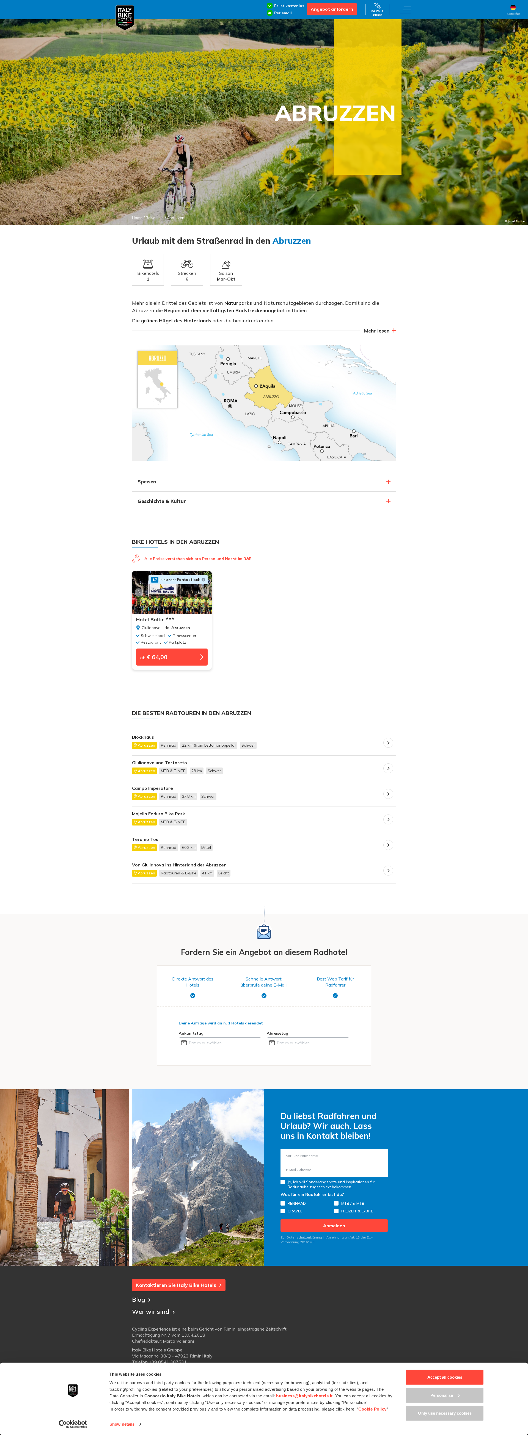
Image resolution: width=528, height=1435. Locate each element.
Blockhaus (143, 737)
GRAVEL (295, 1211)
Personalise (441, 1395)
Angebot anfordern (332, 9)
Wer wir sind (150, 1311)
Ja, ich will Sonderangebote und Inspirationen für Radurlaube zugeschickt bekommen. (331, 1184)
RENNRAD (297, 1203)
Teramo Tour (146, 839)
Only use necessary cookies (445, 1413)
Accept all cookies (444, 1377)
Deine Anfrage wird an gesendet (221, 1023)
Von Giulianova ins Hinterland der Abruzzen (179, 865)
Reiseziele (155, 217)
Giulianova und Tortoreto (159, 762)
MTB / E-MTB (352, 1203)
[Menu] (405, 9)
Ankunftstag (191, 1033)
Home (137, 217)
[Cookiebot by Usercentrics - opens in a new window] (73, 1424)
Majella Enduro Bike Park (158, 813)
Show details (121, 1424)
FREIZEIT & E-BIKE (357, 1211)
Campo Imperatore (152, 788)
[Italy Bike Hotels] (125, 17)
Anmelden (334, 1225)
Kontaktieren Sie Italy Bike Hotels (176, 1285)
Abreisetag (277, 1033)
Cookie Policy (372, 1409)
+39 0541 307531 (168, 1362)
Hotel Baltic (150, 620)
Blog (138, 1299)
